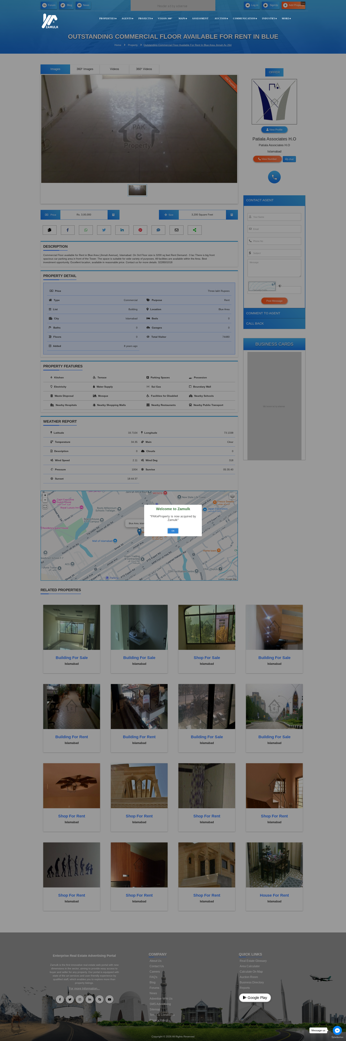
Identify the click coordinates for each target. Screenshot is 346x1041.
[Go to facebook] (337, 1030)
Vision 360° (165, 18)
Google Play (257, 998)
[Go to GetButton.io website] (337, 1037)
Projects (144, 18)
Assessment (200, 18)
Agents (127, 18)
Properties (107, 18)
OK (173, 531)
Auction (220, 18)
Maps (182, 18)
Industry (268, 18)
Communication (244, 18)
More (285, 18)
